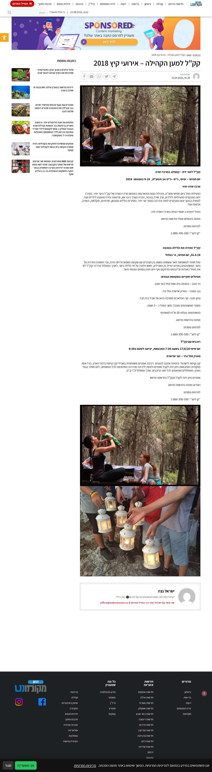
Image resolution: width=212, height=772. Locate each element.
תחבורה (74, 708)
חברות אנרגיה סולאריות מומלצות (71, 730)
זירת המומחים (107, 4)
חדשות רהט (147, 741)
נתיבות (149, 757)
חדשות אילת (146, 697)
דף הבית (196, 54)
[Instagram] (19, 701)
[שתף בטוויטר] (106, 76)
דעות (123, 4)
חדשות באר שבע (144, 714)
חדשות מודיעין (145, 730)
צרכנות (79, 4)
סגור (8, 765)
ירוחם (150, 752)
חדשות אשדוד (146, 703)
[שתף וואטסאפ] (99, 76)
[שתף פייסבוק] (84, 76)
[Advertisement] (141, 637)
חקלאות (187, 714)
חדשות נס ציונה (145, 736)
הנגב (189, 54)
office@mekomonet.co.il (115, 602)
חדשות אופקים (145, 692)
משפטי (112, 697)
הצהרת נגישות (70, 741)
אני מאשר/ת (25, 765)
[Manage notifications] (204, 693)
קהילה (159, 4)
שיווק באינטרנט (70, 703)
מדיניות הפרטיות (85, 765)
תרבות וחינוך (45, 4)
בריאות (135, 4)
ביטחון (147, 4)
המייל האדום (20, 3)
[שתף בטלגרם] (114, 76)
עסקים (112, 714)
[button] (4, 37)
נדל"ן (92, 4)
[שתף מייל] (91, 76)
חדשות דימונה (146, 719)
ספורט (112, 708)
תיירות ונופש (63, 4)
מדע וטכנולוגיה (108, 692)
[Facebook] (42, 701)
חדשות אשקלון (145, 708)
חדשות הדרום (175, 4)
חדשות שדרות (146, 746)
